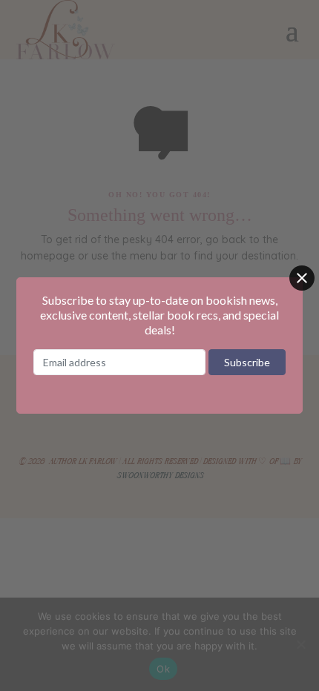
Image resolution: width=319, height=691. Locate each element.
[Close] (302, 278)
